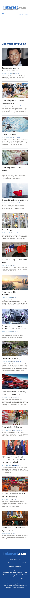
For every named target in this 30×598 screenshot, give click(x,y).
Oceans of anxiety (9, 134)
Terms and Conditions (9, 563)
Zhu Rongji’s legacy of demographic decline (11, 69)
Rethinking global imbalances (13, 229)
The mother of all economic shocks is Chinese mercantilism (14, 327)
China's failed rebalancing (12, 427)
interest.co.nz (10, 584)
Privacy (18, 563)
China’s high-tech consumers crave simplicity (13, 101)
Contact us (17, 559)
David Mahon (16, 137)
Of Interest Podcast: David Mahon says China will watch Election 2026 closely (13, 459)
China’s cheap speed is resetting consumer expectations (14, 392)
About (11, 559)
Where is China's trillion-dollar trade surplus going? (14, 494)
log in (26, 14)
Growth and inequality (11, 358)
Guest (15, 73)
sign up (21, 14)
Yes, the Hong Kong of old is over (15, 200)
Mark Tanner (16, 106)
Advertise (24, 563)
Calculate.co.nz (7, 585)
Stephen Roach (16, 203)
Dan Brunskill (16, 465)
